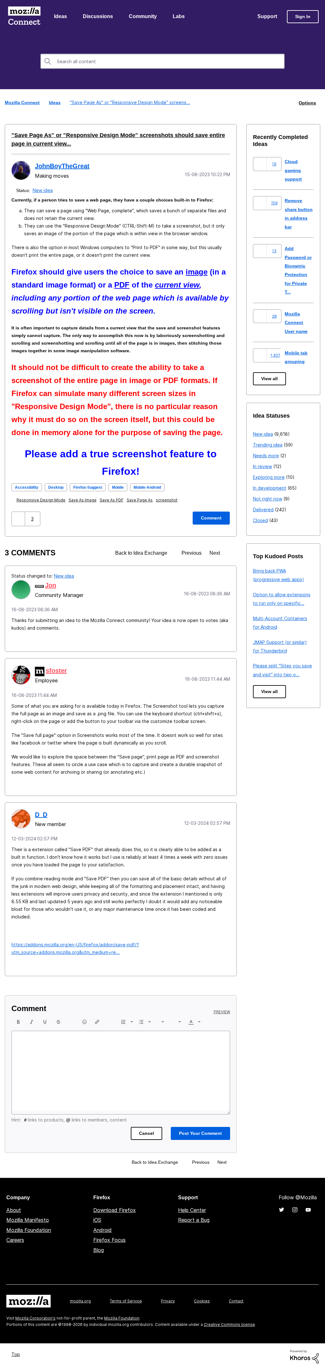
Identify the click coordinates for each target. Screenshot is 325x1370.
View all (270, 379)
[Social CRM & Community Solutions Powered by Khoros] (304, 1356)
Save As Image (84, 500)
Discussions (98, 17)
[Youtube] (308, 1210)
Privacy (168, 1301)
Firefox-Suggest (95, 487)
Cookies (202, 1301)
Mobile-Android (161, 487)
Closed (260, 520)
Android (102, 1230)
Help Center (192, 1210)
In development (269, 488)
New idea (43, 190)
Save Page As (141, 500)
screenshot (168, 500)
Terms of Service (126, 1301)
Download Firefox (114, 1210)
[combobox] (162, 61)
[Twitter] (281, 1210)
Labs (180, 17)
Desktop (59, 487)
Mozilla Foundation (28, 1230)
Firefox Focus (109, 1240)
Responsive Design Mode (42, 500)
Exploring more (269, 477)
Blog (98, 1250)
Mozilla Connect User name (297, 322)
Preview (222, 1012)
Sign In (302, 17)
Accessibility (28, 487)
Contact (236, 1301)
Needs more (266, 456)
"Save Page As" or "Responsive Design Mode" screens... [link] (129, 103)
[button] (18, 519)
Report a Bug (193, 1220)
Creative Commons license (229, 1324)
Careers (15, 1240)
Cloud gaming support (294, 170)
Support (266, 17)
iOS (97, 1220)
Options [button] (307, 103)
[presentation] (18, 1022)
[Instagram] (295, 1210)
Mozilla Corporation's (35, 1318)
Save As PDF (113, 500)
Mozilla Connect (24, 17)
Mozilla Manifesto (27, 1220)
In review (262, 466)
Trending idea (267, 445)
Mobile (129, 487)
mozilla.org (80, 1301)
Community (144, 17)
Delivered (263, 510)
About (13, 1210)
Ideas (61, 17)
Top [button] (16, 1354)
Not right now (267, 499)
